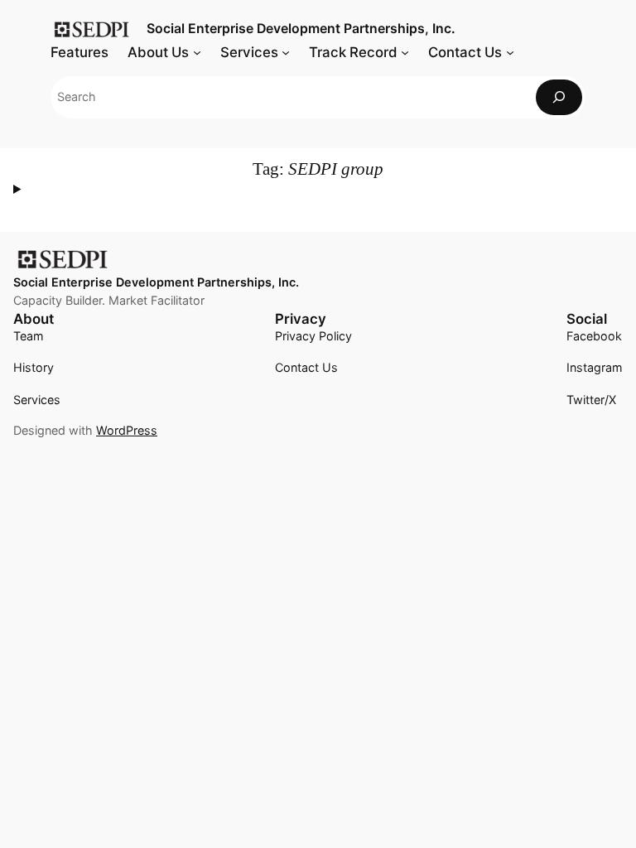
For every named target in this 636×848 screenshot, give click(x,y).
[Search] (559, 97)
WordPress (126, 430)
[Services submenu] (286, 52)
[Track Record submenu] (405, 52)
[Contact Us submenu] (510, 52)
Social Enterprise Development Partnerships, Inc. (301, 28)
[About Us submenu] (197, 52)
